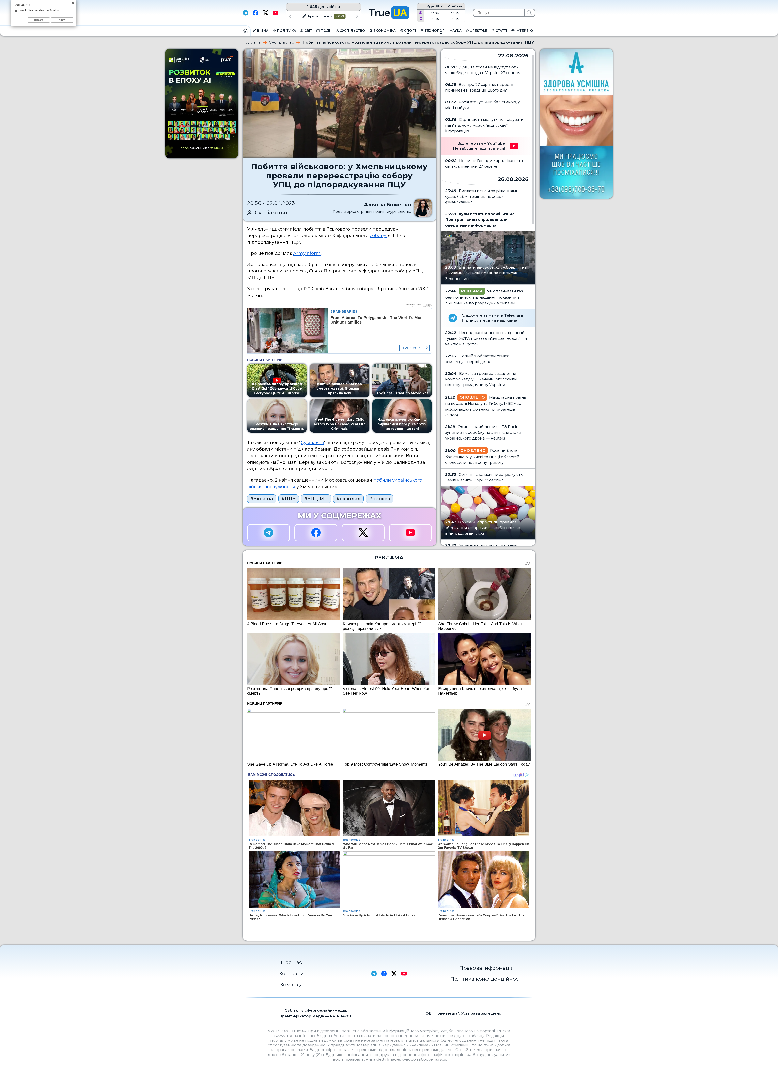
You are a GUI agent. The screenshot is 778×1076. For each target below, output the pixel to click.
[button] (290, 16)
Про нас (291, 962)
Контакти (291, 973)
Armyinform (307, 253)
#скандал (348, 498)
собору (378, 235)
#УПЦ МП (316, 498)
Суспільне (312, 442)
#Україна (261, 498)
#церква (379, 498)
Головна (252, 42)
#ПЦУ (288, 498)
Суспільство (281, 42)
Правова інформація (486, 968)
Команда (291, 984)
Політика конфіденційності (486, 979)
